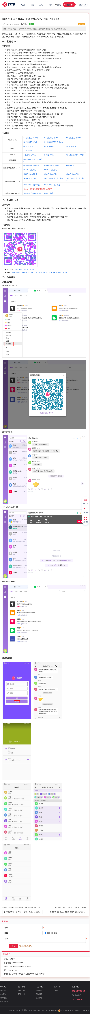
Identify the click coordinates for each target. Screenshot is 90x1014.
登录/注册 (82, 4)
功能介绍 (3, 990)
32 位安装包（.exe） (74, 138)
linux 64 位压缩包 (29, 170)
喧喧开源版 (4, 1001)
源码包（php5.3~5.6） (31, 174)
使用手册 (21, 990)
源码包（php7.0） (51, 174)
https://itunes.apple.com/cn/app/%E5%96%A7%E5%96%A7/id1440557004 (39, 272)
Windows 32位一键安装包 (75, 179)
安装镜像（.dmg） (30, 154)
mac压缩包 (70, 165)
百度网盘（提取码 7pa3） (32, 193)
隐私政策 (78, 1010)
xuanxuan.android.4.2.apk (24, 269)
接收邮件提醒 (52, 933)
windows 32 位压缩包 (52, 165)
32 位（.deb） (28, 150)
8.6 (86, 1010)
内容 (6, 938)
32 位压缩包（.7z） (30, 142)
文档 (59, 4)
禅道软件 (39, 990)
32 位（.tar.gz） (72, 146)
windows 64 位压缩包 (31, 165)
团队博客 (39, 994)
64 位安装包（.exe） (31, 138)
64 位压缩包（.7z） (51, 138)
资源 (69, 4)
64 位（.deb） (49, 146)
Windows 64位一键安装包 (53, 178)
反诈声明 (39, 997)
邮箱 (6, 933)
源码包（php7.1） (73, 174)
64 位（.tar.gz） (29, 146)
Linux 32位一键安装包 (52, 184)
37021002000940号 (66, 1010)
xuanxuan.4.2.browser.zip (32, 160)
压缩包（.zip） (49, 154)
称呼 (6, 927)
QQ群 (56, 990)
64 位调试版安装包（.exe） (54, 142)
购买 (50, 4)
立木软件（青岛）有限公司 (30, 1010)
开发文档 (21, 994)
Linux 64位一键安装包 (31, 184)
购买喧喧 (3, 997)
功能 (23, 4)
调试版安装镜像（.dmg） (75, 154)
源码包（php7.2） (30, 178)
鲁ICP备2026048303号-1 (50, 1010)
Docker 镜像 (48, 193)
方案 (41, 4)
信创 (32, 4)
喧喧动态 (3, 994)
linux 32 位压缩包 (50, 170)
